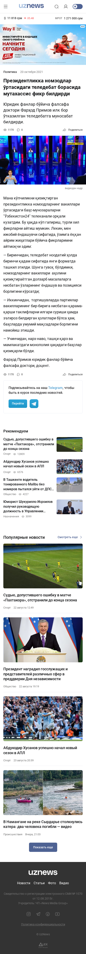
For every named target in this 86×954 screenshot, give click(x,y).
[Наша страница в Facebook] (47, 914)
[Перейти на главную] (31, 6)
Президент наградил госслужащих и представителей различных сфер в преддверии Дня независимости (35, 674)
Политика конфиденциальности (43, 924)
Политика (10, 72)
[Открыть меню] (5, 6)
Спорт (7, 607)
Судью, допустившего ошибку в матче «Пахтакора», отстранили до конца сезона (40, 597)
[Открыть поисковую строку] (56, 6)
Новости (23, 883)
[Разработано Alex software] (43, 945)
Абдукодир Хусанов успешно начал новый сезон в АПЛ (40, 750)
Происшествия (12, 834)
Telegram (55, 388)
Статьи (39, 883)
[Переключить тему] (78, 6)
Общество (9, 686)
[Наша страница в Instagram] (28, 914)
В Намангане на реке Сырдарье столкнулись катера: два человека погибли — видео (42, 824)
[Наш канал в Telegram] (38, 914)
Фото (52, 883)
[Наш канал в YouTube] (57, 914)
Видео (64, 883)
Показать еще (43, 847)
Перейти (18, 403)
